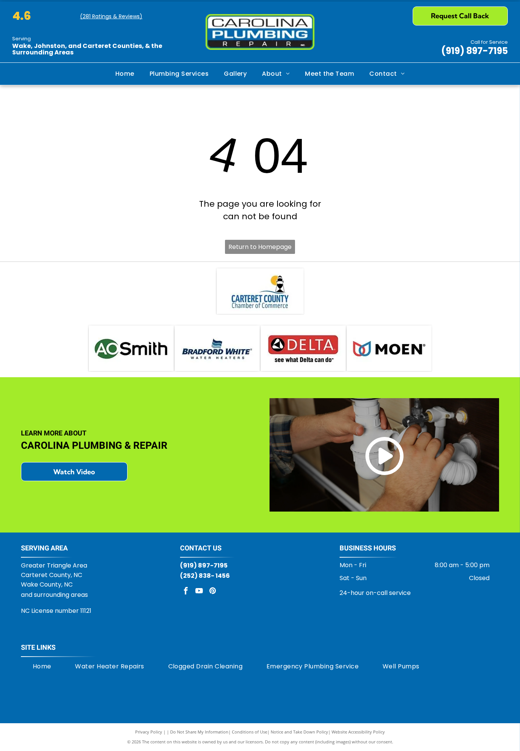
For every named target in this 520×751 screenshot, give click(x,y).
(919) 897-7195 (474, 51)
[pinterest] (212, 591)
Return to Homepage (260, 246)
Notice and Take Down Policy (299, 732)
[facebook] (185, 591)
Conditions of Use (249, 732)
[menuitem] (125, 73)
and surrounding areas (54, 594)
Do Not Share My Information (199, 732)
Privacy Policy (148, 732)
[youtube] (199, 591)
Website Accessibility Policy (358, 732)
